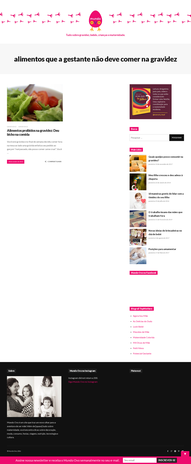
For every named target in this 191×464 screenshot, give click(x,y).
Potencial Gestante (142, 353)
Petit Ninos (138, 348)
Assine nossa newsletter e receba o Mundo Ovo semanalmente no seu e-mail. (68, 460)
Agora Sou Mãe (140, 315)
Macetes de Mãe (141, 332)
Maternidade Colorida (143, 337)
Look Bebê (138, 326)
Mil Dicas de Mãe (141, 342)
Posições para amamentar (162, 249)
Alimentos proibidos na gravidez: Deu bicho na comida (33, 132)
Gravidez (11, 126)
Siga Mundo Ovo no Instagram (82, 381)
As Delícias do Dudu (142, 321)
